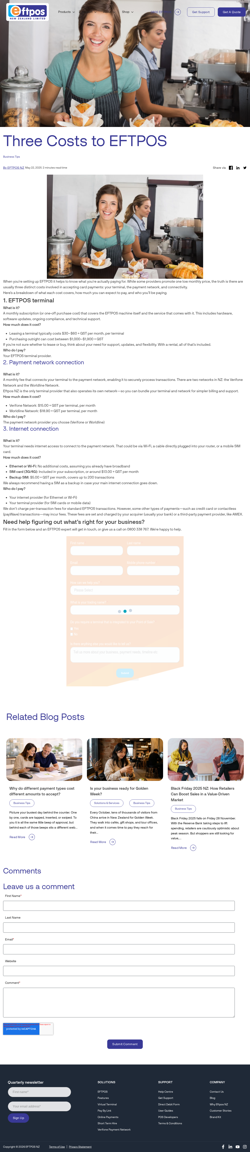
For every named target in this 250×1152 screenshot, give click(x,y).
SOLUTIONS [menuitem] (106, 1082)
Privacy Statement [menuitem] (80, 1146)
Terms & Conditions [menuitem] (170, 1123)
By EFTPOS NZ (13, 168)
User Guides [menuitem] (165, 1110)
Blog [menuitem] (212, 1098)
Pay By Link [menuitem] (104, 1110)
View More (228, 716)
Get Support (201, 12)
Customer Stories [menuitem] (220, 1110)
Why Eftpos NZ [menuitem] (219, 1104)
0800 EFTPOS (161, 12)
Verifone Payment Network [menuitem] (114, 1129)
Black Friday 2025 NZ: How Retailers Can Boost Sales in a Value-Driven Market (202, 794)
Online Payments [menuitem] (108, 1117)
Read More (17, 837)
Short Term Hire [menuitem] (107, 1123)
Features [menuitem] (103, 1098)
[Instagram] (245, 1147)
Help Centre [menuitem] (165, 1091)
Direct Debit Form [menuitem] (169, 1104)
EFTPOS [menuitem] (103, 1091)
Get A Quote (232, 12)
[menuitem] (66, 12)
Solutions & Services (106, 803)
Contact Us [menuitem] (217, 1091)
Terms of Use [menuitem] (57, 1146)
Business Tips (11, 156)
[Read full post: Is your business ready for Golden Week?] (125, 759)
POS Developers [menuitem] (168, 1117)
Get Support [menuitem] (165, 1098)
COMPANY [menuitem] (217, 1082)
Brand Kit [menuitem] (215, 1117)
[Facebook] (223, 1147)
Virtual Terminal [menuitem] (107, 1104)
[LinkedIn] (230, 1147)
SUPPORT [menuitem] (165, 1082)
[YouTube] (238, 1147)
